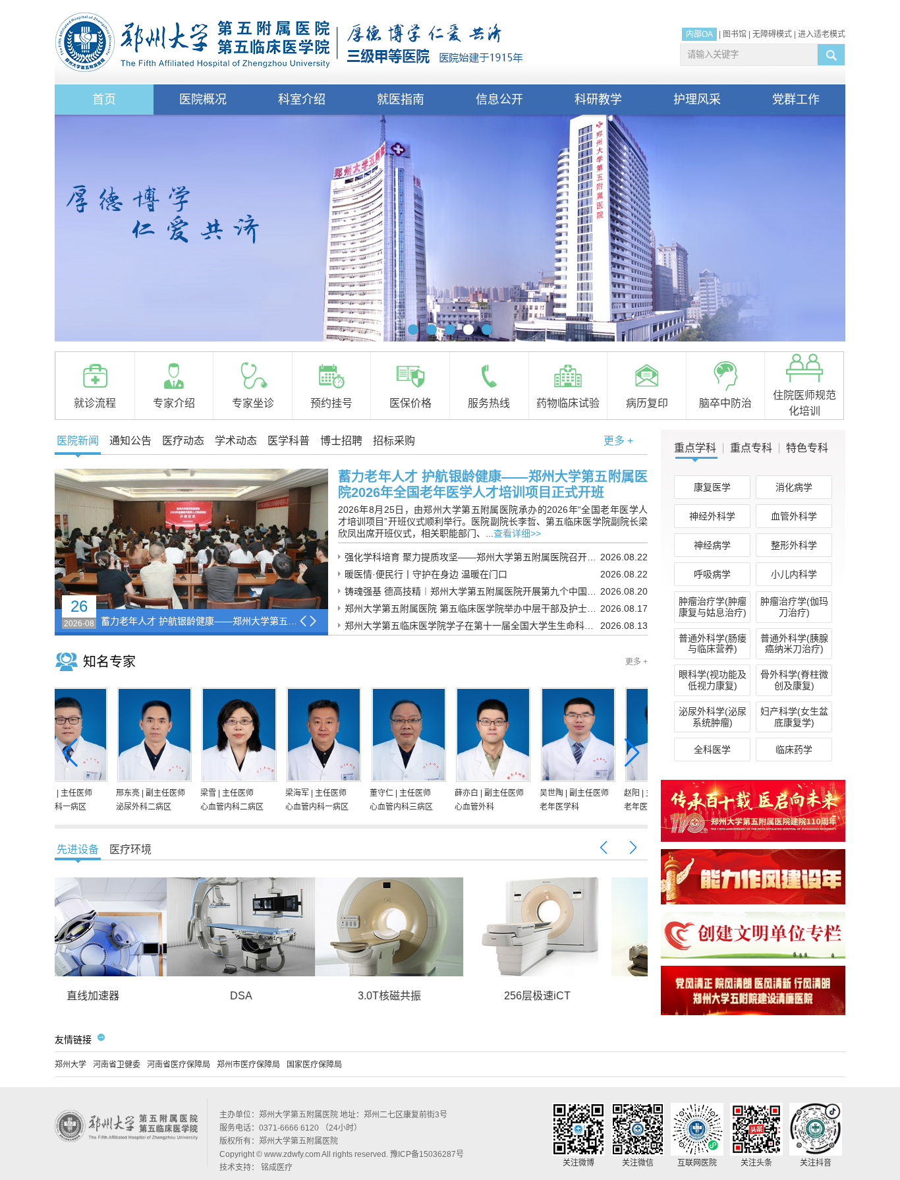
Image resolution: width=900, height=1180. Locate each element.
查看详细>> (517, 533)
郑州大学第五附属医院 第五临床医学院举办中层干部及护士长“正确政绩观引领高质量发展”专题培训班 (472, 608)
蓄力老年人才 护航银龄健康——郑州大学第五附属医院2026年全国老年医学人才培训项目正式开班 (199, 621)
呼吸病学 (712, 574)
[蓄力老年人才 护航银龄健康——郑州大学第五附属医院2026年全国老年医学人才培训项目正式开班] (191, 539)
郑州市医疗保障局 (248, 1064)
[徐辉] (351, 737)
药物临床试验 (568, 403)
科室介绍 (301, 99)
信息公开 (499, 99)
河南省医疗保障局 (178, 1064)
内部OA (699, 34)
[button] (413, 329)
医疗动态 (183, 440)
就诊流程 (95, 403)
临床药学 (793, 749)
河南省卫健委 (116, 1064)
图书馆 (734, 34)
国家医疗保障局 (314, 1064)
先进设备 (78, 849)
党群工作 (796, 99)
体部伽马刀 (574, 995)
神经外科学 (712, 516)
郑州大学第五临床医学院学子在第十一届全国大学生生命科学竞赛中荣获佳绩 (472, 625)
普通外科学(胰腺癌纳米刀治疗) (794, 644)
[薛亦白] (96, 737)
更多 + (618, 440)
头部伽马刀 (425, 995)
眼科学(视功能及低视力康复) (712, 680)
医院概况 (203, 99)
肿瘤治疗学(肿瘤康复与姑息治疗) (712, 607)
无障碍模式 (772, 34)
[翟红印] (435, 737)
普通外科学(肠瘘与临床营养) (712, 644)
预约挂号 (331, 403)
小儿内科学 (794, 574)
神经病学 (712, 545)
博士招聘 (341, 440)
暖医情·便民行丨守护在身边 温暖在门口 (426, 574)
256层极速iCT (277, 995)
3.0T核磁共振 (129, 995)
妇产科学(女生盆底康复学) (794, 717)
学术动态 (236, 440)
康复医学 (712, 487)
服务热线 (489, 403)
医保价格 (410, 403)
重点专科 (751, 448)
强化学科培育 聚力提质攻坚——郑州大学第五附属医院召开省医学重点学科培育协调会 (472, 557)
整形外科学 (794, 545)
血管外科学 (794, 516)
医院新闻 (78, 440)
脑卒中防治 (725, 403)
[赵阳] (266, 737)
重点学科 (695, 448)
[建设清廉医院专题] (753, 1012)
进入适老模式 (821, 34)
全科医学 (712, 749)
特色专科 (807, 448)
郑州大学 (70, 1064)
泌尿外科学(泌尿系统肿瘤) (712, 717)
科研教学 (598, 99)
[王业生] (520, 737)
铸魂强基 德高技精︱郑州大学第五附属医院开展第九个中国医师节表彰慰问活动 (472, 591)
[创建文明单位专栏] (753, 955)
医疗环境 (130, 849)
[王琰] (604, 737)
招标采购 (394, 440)
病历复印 (647, 403)
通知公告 (130, 440)
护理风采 (697, 99)
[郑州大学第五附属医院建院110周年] (753, 839)
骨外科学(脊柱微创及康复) (794, 680)
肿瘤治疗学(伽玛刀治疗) (794, 607)
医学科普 (288, 440)
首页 (104, 99)
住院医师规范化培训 (804, 403)
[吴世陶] (181, 737)
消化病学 (793, 487)
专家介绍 (174, 403)
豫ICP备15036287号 (427, 1154)
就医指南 (400, 99)
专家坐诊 (253, 403)
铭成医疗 (277, 1167)
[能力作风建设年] (753, 901)
